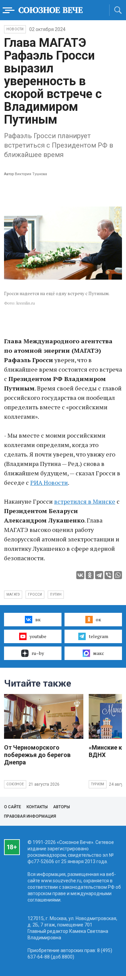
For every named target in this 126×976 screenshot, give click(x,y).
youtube (38, 636)
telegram (98, 636)
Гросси (35, 594)
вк (38, 619)
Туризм (97, 784)
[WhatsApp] (118, 575)
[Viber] (108, 575)
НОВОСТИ (15, 29)
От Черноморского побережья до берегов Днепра (37, 755)
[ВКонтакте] (80, 575)
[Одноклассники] (90, 575)
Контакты (37, 807)
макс (98, 653)
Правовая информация (30, 816)
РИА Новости (49, 482)
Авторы (61, 807)
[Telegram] (99, 575)
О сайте (12, 807)
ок (98, 619)
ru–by (38, 653)
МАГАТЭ (13, 594)
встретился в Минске (84, 501)
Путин (55, 594)
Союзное (15, 784)
